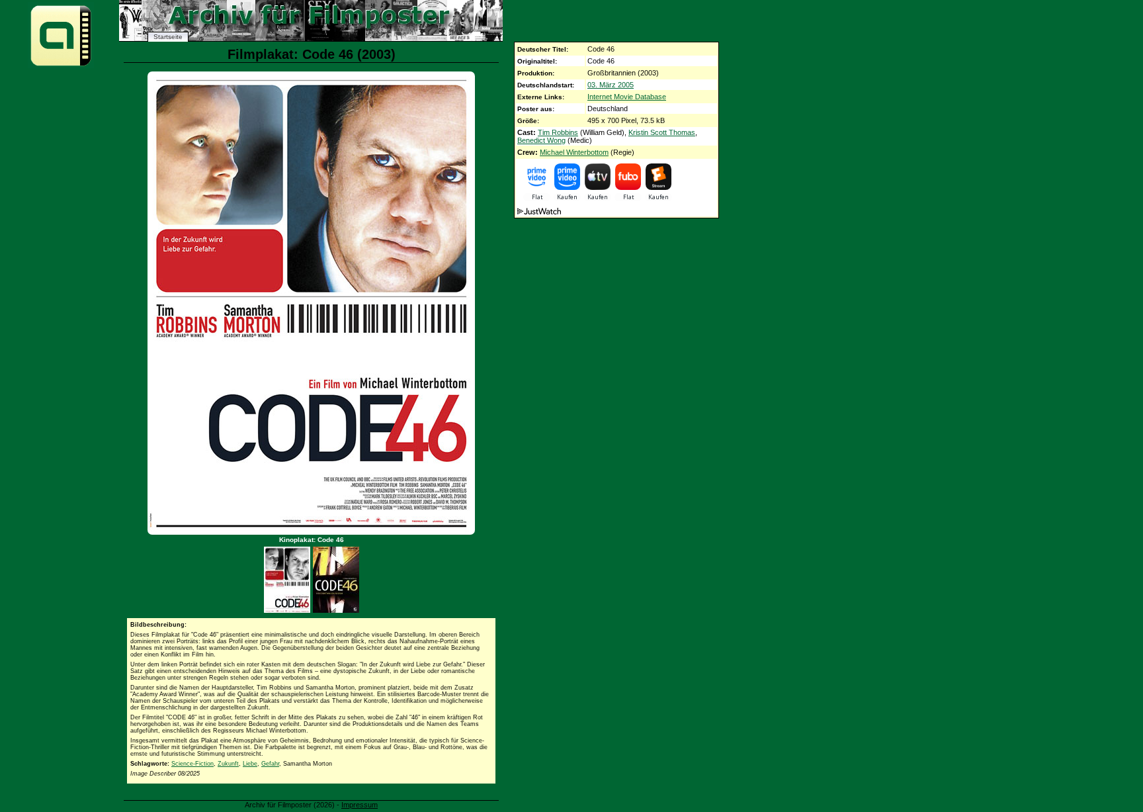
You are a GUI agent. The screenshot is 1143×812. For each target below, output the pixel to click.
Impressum (359, 805)
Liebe (250, 763)
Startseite (168, 36)
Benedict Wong (541, 140)
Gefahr (270, 763)
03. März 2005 (610, 85)
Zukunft (228, 763)
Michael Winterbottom (574, 152)
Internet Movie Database (626, 97)
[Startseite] (61, 65)
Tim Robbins (558, 132)
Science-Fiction (192, 763)
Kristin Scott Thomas (661, 132)
